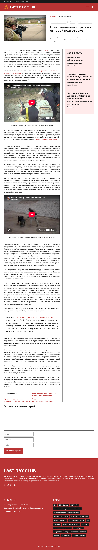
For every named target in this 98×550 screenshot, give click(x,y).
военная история (60, 513)
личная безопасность (76, 520)
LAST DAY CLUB (22, 7)
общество (57, 524)
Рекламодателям (10, 505)
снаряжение (58, 532)
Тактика (72, 22)
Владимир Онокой (64, 16)
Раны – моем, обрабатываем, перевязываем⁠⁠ (75, 60)
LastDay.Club (71, 66)
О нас (17, 1)
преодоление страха (76, 39)
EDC (55, 505)
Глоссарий (24, 1)
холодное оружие (79, 535)
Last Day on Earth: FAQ (12, 511)
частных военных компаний (45, 139)
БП (60, 505)
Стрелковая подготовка (58, 22)
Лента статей (8, 1)
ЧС (77, 505)
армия (55, 37)
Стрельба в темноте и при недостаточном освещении (42, 400)
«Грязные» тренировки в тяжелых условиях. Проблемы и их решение (17, 400)
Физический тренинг (85, 22)
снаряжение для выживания (75, 532)
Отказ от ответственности (33, 508)
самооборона (78, 528)
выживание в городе (61, 516)
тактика (61, 41)
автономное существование (64, 509)
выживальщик (73, 513)
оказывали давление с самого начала (35, 317)
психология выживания (62, 528)
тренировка (69, 41)
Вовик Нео (70, 107)
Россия (65, 505)
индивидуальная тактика (80, 37)
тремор (46, 50)
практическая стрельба (61, 39)
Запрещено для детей (12, 508)
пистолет (85, 524)
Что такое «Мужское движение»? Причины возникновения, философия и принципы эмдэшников (79, 98)
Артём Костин (72, 85)
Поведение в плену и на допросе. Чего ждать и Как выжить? (45, 394)
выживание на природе (79, 516)
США (72, 505)
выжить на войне (64, 37)
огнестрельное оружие (71, 524)
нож (88, 520)
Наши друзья (24, 505)
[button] (92, 7)
